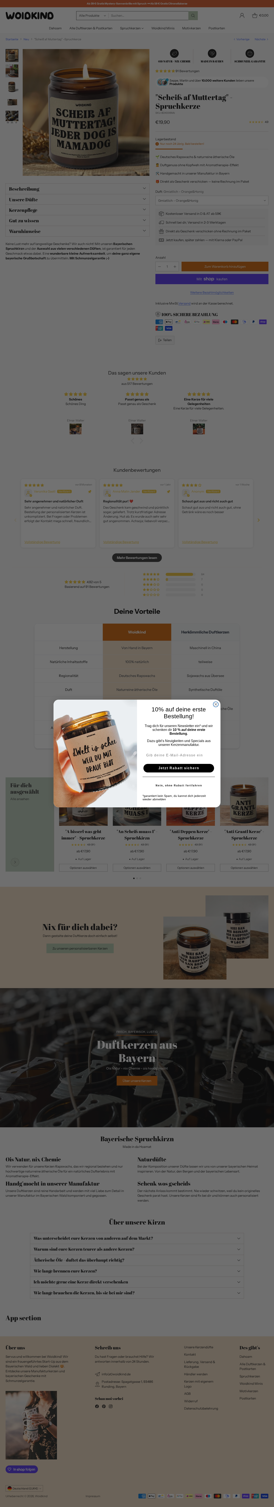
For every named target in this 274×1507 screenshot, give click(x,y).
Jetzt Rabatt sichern (178, 768)
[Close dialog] (215, 704)
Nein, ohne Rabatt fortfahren (179, 785)
